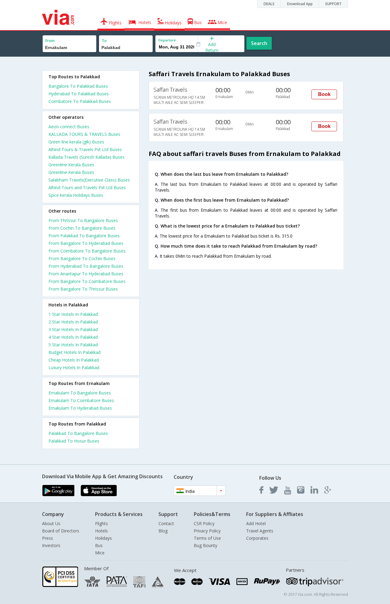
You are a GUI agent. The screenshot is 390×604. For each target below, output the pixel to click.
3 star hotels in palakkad (73, 329)
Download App (300, 3)
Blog (163, 531)
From (50, 40)
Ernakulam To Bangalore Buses (79, 393)
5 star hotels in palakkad (73, 345)
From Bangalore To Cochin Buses (81, 258)
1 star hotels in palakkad (73, 314)
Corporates (257, 538)
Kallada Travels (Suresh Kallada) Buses (86, 157)
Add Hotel (256, 523)
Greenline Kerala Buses (71, 165)
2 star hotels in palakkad (73, 322)
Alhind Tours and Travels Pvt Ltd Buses (87, 187)
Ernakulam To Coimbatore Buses (81, 400)
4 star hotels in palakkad (73, 337)
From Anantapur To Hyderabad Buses (85, 274)
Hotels (101, 531)
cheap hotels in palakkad (73, 360)
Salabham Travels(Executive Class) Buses (89, 180)
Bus (99, 545)
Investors (51, 545)
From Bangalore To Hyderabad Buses (85, 243)
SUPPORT (333, 3)
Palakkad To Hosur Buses (73, 441)
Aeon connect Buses (68, 126)
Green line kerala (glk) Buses (76, 142)
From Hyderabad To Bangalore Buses (85, 266)
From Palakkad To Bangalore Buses (84, 235)
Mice (100, 553)
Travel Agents (259, 531)
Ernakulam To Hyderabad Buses (80, 408)
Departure (167, 40)
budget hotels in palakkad (74, 352)
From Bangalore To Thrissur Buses (83, 289)
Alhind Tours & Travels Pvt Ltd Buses (85, 149)
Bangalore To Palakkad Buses (78, 86)
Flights (101, 523)
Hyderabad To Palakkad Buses (78, 94)
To (104, 40)
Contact (166, 523)
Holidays (103, 538)
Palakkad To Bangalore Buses (78, 433)
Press (47, 538)
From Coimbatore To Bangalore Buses (87, 251)
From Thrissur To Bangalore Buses (83, 220)
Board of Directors (60, 531)
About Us (51, 523)
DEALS (269, 3)
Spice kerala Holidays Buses (75, 195)
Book (324, 94)
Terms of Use (207, 538)
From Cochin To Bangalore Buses (81, 228)
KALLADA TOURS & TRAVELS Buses (84, 134)
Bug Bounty (205, 545)
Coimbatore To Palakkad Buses (79, 101)
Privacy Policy (207, 531)
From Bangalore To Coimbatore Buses (87, 281)
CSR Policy (204, 523)
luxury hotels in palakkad (73, 367)
